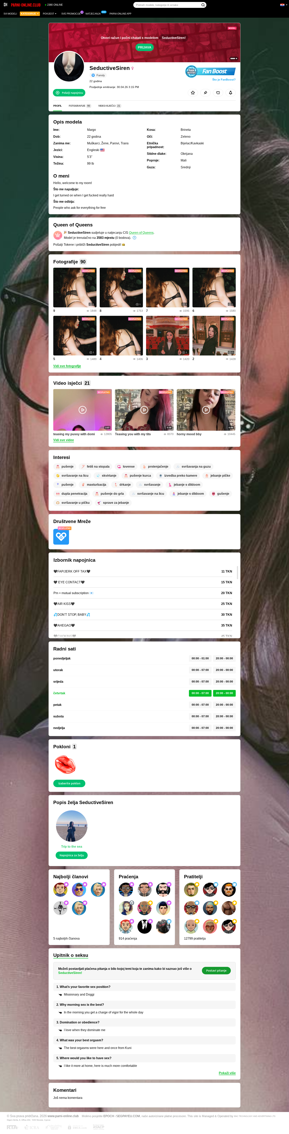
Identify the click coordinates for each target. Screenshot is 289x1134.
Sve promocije (71, 13)
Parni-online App (120, 13)
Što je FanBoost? (224, 79)
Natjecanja (93, 13)
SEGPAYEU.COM (128, 1116)
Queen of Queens (141, 232)
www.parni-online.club (63, 1116)
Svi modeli (10, 13)
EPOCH (108, 1116)
